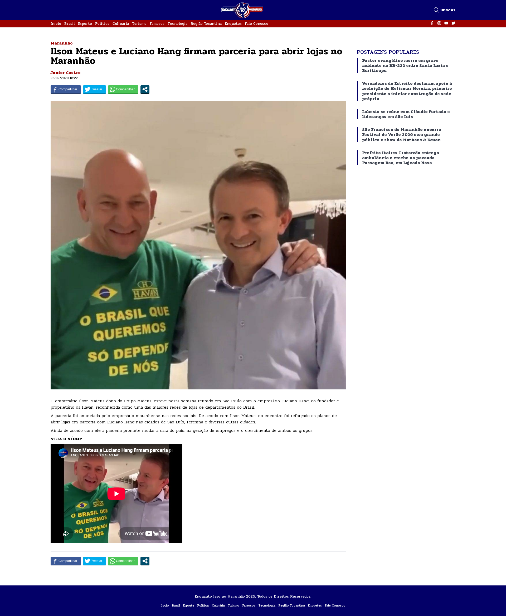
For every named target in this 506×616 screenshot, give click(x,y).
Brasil (69, 23)
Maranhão (62, 43)
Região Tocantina (206, 23)
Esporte (85, 23)
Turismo (139, 23)
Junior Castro (66, 72)
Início (56, 23)
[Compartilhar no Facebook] (66, 89)
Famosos (157, 23)
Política (102, 23)
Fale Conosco (256, 23)
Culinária (121, 23)
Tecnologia (177, 23)
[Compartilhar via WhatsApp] (123, 89)
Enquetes (233, 23)
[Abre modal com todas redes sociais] (144, 89)
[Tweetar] (94, 89)
